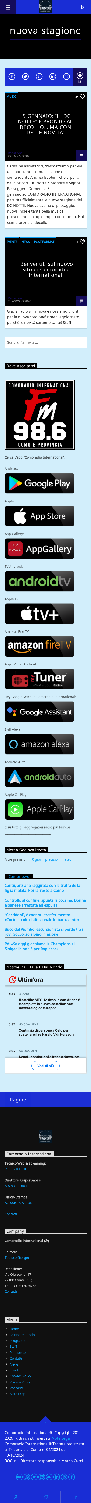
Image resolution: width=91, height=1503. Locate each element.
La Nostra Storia (22, 1334)
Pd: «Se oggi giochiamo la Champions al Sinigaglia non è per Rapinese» (40, 946)
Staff (13, 1346)
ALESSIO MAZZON (19, 1202)
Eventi (14, 1370)
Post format (44, 241)
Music (11, 96)
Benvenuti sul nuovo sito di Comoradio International (46, 269)
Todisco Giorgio (17, 1257)
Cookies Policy (21, 1376)
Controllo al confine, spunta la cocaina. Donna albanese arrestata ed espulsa (45, 903)
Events (12, 241)
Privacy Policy (20, 1382)
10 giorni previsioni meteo (50, 859)
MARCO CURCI (16, 1186)
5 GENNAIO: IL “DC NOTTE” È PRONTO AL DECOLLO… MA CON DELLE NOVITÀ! (45, 124)
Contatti (11, 1214)
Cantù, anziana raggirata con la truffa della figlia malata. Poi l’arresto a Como (42, 888)
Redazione (15, 153)
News (25, 241)
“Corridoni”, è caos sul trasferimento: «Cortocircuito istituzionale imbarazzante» (42, 917)
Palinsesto (18, 1352)
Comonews (18, 876)
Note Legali (19, 1394)
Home (14, 1329)
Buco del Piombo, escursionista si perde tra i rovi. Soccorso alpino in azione (44, 932)
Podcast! (16, 1388)
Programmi (18, 1340)
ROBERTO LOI (15, 1169)
